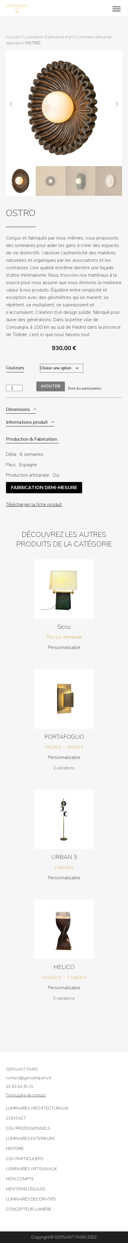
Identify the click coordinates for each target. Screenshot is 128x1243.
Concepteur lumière (28, 1209)
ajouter (50, 386)
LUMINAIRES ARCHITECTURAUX (37, 1108)
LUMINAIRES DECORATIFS (31, 1199)
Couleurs (15, 368)
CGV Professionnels (28, 1128)
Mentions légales (25, 1189)
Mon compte (20, 1179)
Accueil (13, 37)
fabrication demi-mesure (44, 487)
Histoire (15, 1148)
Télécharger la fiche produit (34, 504)
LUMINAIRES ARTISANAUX (31, 1169)
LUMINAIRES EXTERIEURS (30, 1138)
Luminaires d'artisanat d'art (48, 37)
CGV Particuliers (24, 1159)
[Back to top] (119, 1219)
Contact (16, 1118)
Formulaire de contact (26, 1095)
